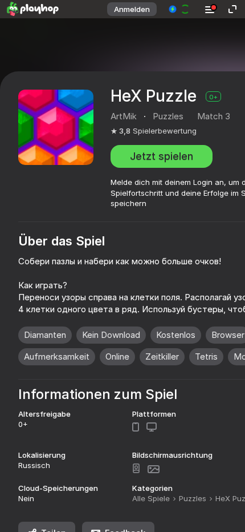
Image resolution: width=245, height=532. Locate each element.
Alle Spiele (151, 498)
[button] (179, 9)
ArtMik (124, 116)
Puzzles (192, 498)
